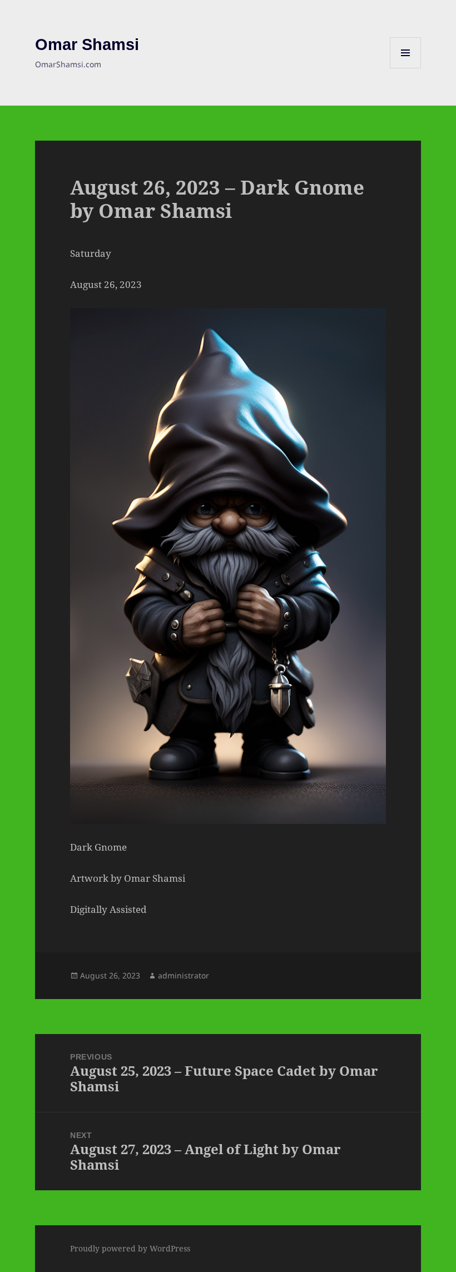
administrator (183, 975)
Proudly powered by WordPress (130, 1248)
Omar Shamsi (87, 44)
